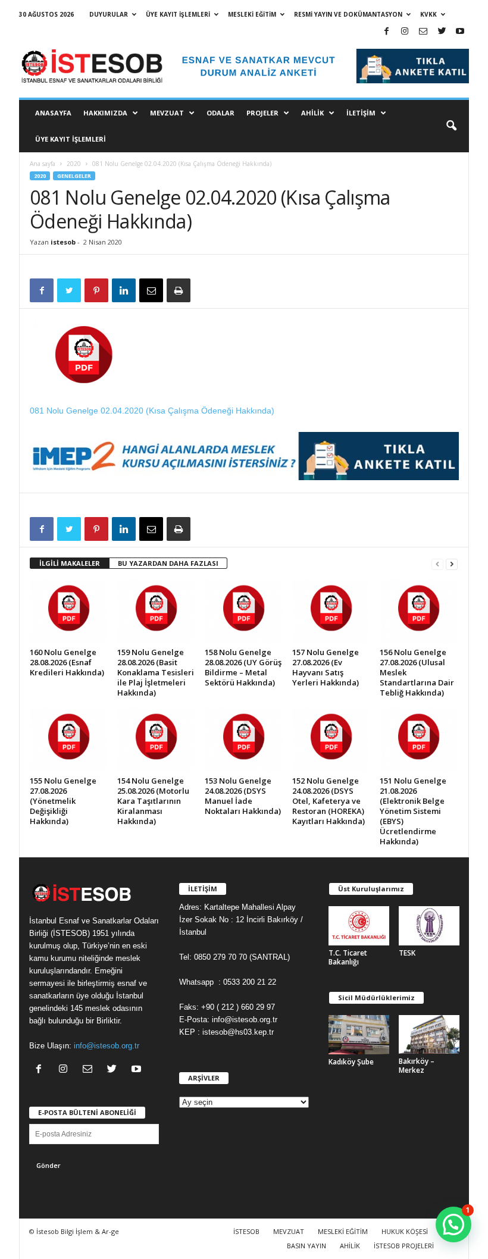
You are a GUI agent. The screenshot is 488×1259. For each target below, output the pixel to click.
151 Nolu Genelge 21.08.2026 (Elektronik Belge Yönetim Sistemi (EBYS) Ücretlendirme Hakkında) (413, 811)
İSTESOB (246, 1231)
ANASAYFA (53, 112)
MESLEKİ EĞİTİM (252, 14)
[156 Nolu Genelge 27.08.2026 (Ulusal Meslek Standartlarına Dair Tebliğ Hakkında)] (418, 612)
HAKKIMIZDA (105, 112)
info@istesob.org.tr (106, 1045)
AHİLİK (312, 112)
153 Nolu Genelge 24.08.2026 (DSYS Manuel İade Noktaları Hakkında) (243, 795)
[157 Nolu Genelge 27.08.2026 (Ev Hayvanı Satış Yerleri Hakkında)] (331, 612)
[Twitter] (441, 31)
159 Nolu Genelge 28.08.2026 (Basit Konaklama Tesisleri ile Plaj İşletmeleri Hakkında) (155, 672)
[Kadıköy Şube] (359, 1034)
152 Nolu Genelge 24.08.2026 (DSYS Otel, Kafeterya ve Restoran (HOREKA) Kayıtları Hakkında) (328, 800)
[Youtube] (460, 31)
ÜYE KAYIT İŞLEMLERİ (178, 14)
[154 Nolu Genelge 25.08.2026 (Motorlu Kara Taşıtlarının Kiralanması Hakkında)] (156, 740)
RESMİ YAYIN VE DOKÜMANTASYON (348, 14)
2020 (74, 163)
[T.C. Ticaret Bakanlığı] (359, 925)
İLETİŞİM (361, 112)
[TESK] (429, 925)
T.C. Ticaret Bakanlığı (348, 957)
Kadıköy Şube (351, 1062)
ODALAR (220, 112)
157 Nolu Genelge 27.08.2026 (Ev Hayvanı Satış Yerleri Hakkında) (325, 667)
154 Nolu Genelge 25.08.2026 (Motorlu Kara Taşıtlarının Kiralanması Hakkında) (153, 800)
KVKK (428, 14)
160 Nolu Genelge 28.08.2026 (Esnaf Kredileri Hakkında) (67, 662)
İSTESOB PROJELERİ (404, 1245)
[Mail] (423, 31)
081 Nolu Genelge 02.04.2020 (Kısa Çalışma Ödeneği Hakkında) (152, 410)
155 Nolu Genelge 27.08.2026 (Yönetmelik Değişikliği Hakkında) (63, 800)
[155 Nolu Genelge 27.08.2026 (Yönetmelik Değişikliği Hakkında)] (68, 740)
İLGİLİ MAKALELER (69, 563)
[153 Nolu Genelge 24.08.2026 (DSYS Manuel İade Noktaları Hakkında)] (243, 740)
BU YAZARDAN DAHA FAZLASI (168, 563)
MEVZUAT (167, 112)
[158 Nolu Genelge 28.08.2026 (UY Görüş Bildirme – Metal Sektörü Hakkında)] (243, 612)
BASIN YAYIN (306, 1245)
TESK (407, 953)
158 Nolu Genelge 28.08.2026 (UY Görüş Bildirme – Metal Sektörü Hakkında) (243, 667)
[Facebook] (386, 31)
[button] (451, 126)
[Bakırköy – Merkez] (429, 1034)
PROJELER (262, 112)
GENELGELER (74, 176)
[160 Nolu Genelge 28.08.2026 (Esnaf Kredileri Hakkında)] (68, 612)
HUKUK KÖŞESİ (404, 1231)
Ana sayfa (42, 163)
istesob (63, 241)
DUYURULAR (108, 14)
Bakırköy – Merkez (416, 1065)
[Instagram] (405, 31)
